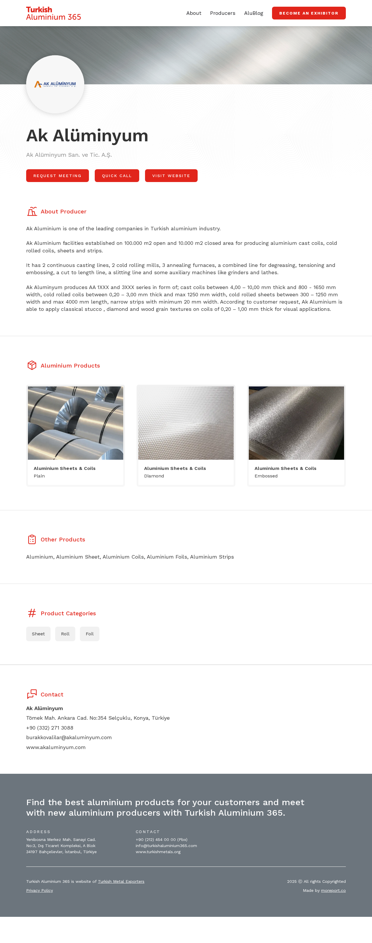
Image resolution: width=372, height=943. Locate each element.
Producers (222, 13)
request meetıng (57, 175)
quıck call (117, 175)
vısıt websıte (171, 175)
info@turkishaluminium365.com (166, 845)
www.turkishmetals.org (158, 851)
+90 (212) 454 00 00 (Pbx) (161, 839)
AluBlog (253, 13)
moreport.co (333, 890)
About (193, 13)
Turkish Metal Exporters (121, 881)
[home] (53, 13)
